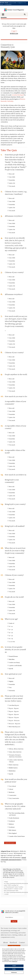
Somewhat (12, 180)
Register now (14, 33)
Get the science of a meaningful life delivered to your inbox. (15, 911)
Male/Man (12, 659)
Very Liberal (12, 786)
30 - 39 (11, 629)
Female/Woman (13, 656)
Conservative (12, 795)
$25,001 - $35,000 (14, 711)
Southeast (12, 827)
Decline (14, 969)
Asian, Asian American (15, 752)
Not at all (11, 174)
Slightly (11, 681)
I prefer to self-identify (15, 665)
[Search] (24, 14)
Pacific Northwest (14, 818)
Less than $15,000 (14, 705)
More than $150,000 (14, 726)
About (5, 942)
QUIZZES (4, 17)
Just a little (12, 177)
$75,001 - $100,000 (14, 720)
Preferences (14, 972)
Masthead (13, 942)
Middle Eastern (13, 768)
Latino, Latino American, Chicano (16, 760)
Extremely (12, 690)
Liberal (11, 789)
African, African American (16, 749)
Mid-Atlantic (12, 830)
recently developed (18, 95)
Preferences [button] (14, 961)
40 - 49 (11, 632)
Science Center (13, 2)
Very (10, 687)
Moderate (11, 792)
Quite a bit (12, 183)
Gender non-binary (14, 662)
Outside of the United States (17, 836)
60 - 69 (11, 638)
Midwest (11, 824)
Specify (11, 668)
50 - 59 (11, 635)
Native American (13, 765)
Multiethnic (12, 771)
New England (13, 833)
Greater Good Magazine (14, 10)
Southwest (12, 821)
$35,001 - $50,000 (14, 714)
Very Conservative (14, 798)
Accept (14, 965)
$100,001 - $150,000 (14, 723)
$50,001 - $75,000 (14, 717)
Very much (12, 186)
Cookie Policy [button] (6, 959)
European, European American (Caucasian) (15, 756)
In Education (8, 4)
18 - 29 (11, 626)
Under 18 (11, 623)
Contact (22, 942)
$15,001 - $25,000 (14, 708)
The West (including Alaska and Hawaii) (16, 814)
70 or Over (12, 641)
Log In (14, 31)
